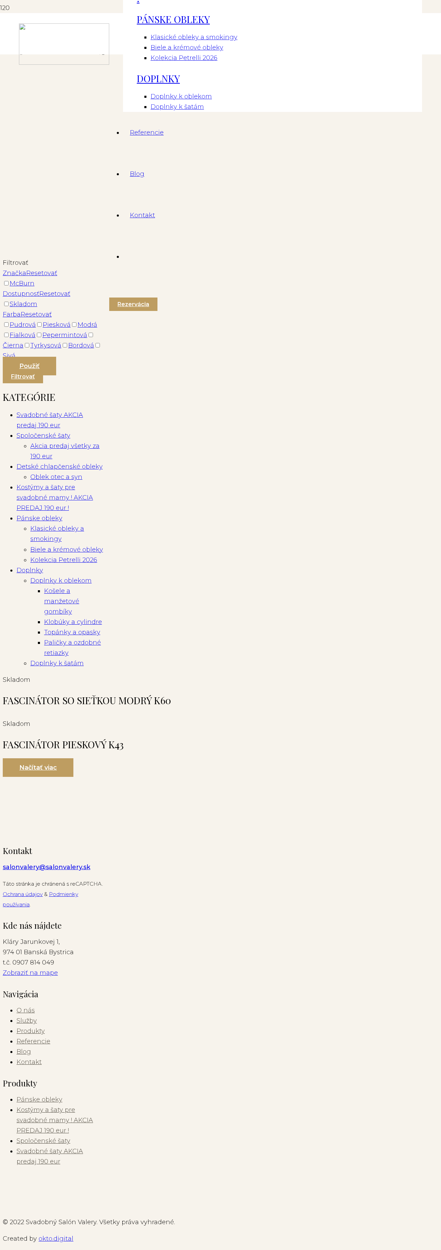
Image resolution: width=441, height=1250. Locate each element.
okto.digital (56, 1238)
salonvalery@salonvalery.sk (46, 867)
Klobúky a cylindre (73, 622)
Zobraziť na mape (30, 973)
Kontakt (29, 1062)
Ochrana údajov (23, 894)
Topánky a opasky (72, 632)
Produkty (31, 1031)
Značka (14, 273)
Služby (27, 1020)
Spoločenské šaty (43, 1141)
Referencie (33, 1041)
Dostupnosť (21, 294)
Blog (24, 1051)
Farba (12, 314)
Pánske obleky (39, 1099)
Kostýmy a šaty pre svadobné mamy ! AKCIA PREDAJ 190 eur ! (55, 1120)
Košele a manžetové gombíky (61, 601)
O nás (26, 1010)
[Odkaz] (64, 62)
